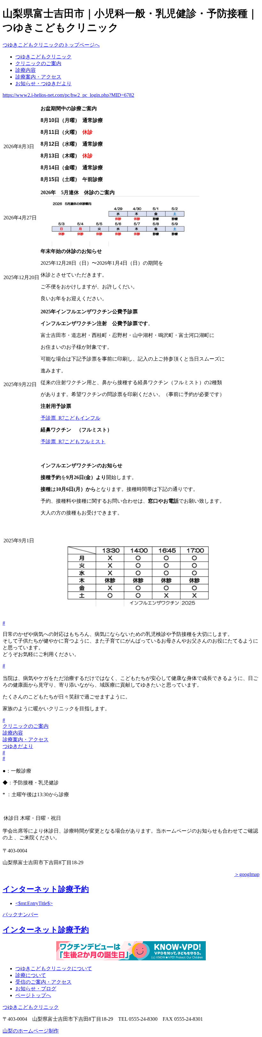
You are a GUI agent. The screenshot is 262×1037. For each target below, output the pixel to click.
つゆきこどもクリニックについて (53, 968)
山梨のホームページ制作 (31, 1030)
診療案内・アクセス (38, 77)
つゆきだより (18, 746)
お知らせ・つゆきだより (43, 83)
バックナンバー (20, 914)
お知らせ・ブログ (35, 988)
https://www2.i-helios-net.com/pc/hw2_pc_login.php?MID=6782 (68, 95)
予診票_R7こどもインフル (70, 418)
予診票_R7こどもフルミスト (73, 441)
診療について (30, 975)
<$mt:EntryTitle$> (34, 903)
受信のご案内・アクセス (43, 982)
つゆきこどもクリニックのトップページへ (51, 45)
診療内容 (25, 70)
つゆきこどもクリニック (43, 56)
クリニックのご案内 (38, 63)
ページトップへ (33, 995)
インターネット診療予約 (46, 889)
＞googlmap (246, 874)
